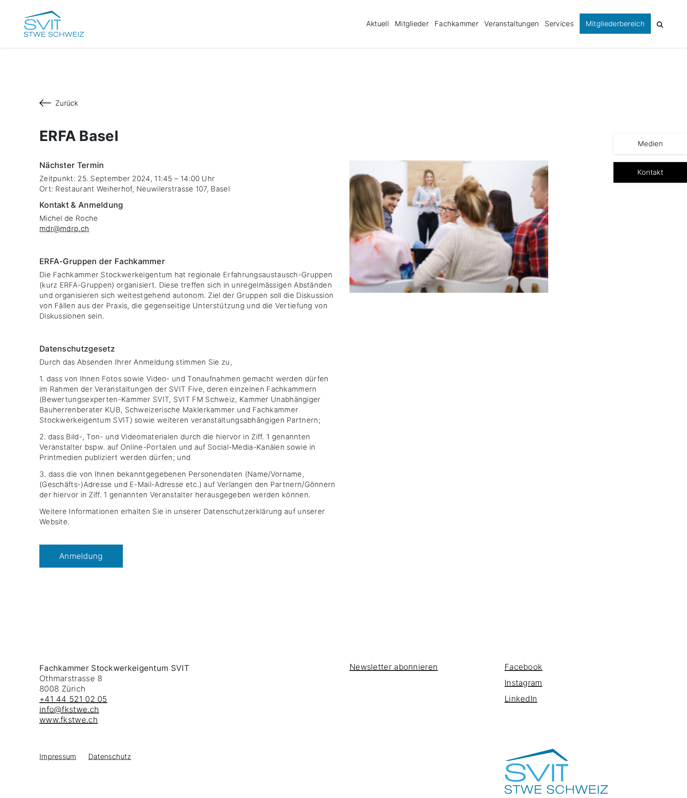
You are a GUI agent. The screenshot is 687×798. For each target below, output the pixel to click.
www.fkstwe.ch (68, 720)
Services (559, 23)
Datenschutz (109, 756)
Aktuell (377, 23)
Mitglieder (412, 23)
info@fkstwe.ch (69, 709)
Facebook (523, 667)
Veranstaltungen (511, 23)
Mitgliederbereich (615, 23)
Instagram (523, 683)
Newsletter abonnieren (393, 667)
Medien (650, 143)
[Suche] (660, 24)
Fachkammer (456, 23)
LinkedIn (521, 699)
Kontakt (650, 172)
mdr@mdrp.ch (64, 228)
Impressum (57, 756)
